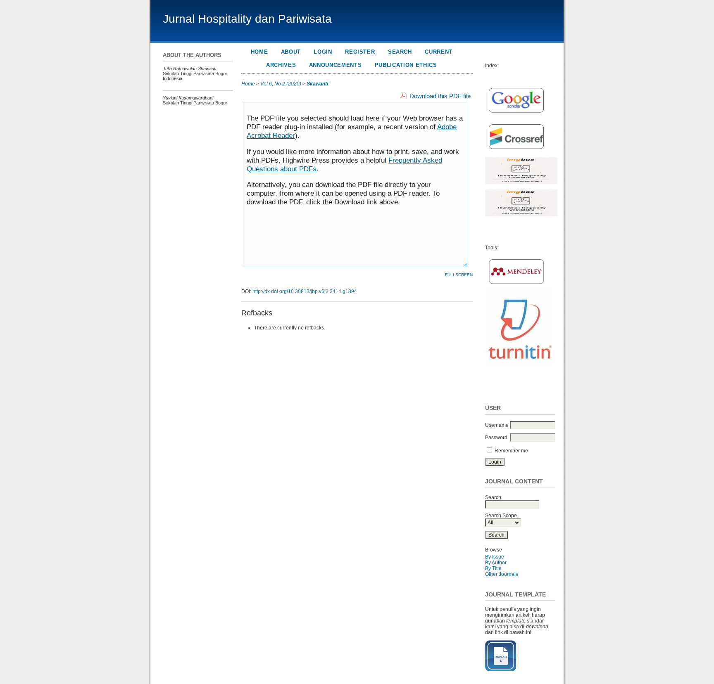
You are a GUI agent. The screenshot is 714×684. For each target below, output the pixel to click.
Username (497, 425)
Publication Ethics (406, 65)
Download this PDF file (440, 96)
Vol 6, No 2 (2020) (280, 84)
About (291, 52)
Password (496, 437)
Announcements (335, 65)
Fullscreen (459, 274)
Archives (281, 65)
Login (323, 52)
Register (360, 52)
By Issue (494, 557)
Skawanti (317, 84)
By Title (493, 568)
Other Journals (501, 574)
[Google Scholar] (516, 114)
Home (259, 52)
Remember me (511, 451)
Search (400, 52)
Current (438, 52)
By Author (496, 563)
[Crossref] (516, 151)
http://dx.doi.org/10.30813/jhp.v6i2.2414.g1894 (304, 291)
